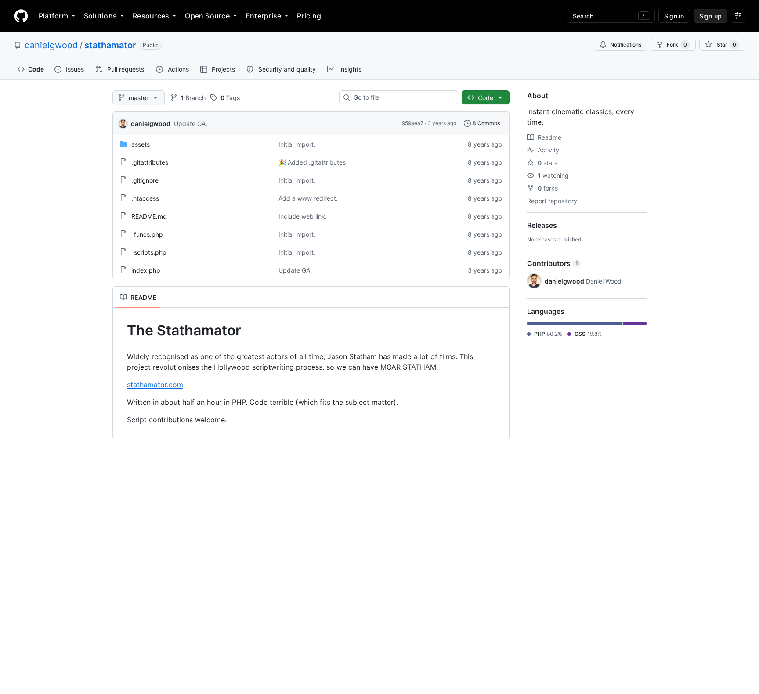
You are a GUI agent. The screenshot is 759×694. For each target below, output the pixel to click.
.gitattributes (149, 162)
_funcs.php (147, 234)
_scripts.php (148, 252)
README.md (149, 216)
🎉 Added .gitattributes (312, 162)
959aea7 (412, 123)
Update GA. (190, 123)
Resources (151, 15)
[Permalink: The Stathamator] (121, 330)
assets (140, 144)
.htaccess (145, 198)
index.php (145, 270)
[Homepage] (21, 16)
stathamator (110, 45)
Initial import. (296, 144)
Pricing (309, 15)
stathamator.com (155, 384)
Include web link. (302, 216)
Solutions (100, 15)
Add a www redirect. (308, 198)
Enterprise (263, 15)
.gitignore (145, 180)
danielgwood (51, 45)
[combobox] (402, 97)
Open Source (207, 15)
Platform (53, 15)
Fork (677, 44)
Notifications (625, 44)
